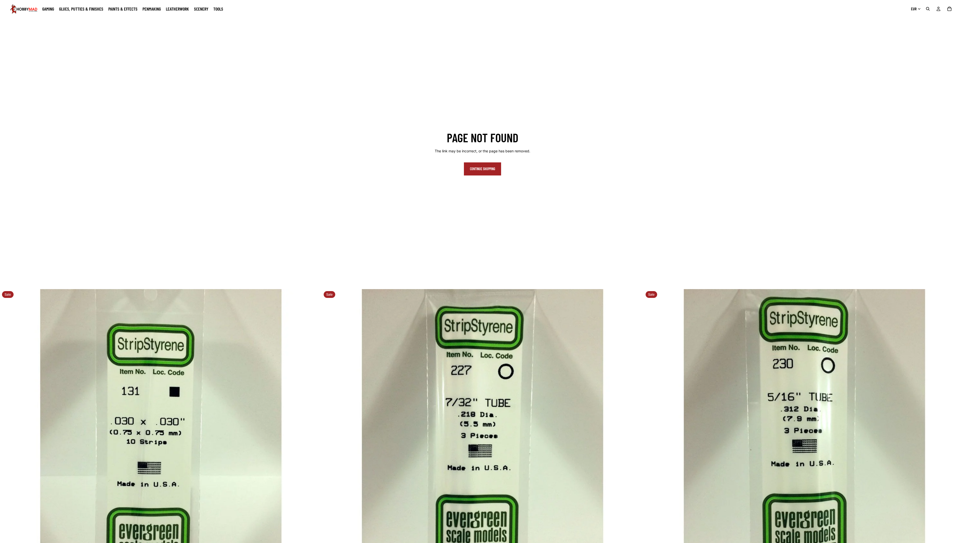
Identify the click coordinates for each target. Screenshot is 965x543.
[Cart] (949, 8)
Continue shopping (482, 169)
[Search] (927, 8)
